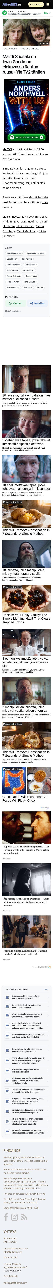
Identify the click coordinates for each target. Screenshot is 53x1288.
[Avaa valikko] (48, 4)
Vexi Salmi (28, 287)
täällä (37, 1188)
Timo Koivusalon (13, 168)
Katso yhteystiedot (12, 1270)
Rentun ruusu (11, 159)
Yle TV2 (7, 149)
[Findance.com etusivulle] (11, 4)
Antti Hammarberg (15, 253)
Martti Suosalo (38, 197)
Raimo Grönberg (14, 276)
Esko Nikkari (12, 259)
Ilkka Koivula (27, 259)
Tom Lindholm (13, 287)
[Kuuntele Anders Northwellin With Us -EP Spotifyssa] (26, 111)
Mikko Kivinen (25, 226)
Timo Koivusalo (30, 282)
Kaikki (46, 989)
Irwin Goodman (13, 264)
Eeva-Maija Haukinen (27, 221)
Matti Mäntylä (26, 231)
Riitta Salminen (13, 282)
